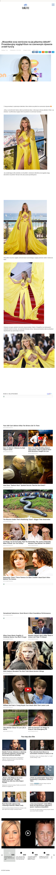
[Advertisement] (28, 26)
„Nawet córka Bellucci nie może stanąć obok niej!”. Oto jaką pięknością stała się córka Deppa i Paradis (13, 780)
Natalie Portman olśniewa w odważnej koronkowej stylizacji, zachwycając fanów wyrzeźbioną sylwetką (14, 753)
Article (29, 50)
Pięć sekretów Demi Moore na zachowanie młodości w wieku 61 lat (41, 752)
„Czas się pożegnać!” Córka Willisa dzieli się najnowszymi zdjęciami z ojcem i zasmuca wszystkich (41, 805)
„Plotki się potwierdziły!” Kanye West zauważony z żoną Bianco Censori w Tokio (41, 779)
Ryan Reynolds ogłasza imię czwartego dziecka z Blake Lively (12, 804)
